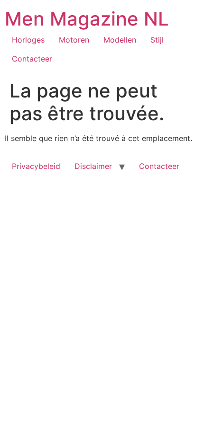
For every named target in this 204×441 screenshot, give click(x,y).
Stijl (157, 39)
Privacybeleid (36, 166)
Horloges (28, 39)
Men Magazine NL (87, 18)
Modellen (119, 39)
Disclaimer (93, 166)
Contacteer (32, 58)
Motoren (74, 39)
